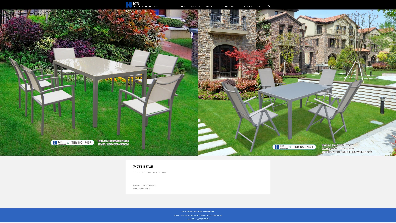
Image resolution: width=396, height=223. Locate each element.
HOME (182, 6)
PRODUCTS (211, 6)
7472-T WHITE (144, 188)
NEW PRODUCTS (229, 6)
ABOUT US (195, 6)
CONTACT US (247, 6)
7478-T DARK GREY (149, 185)
